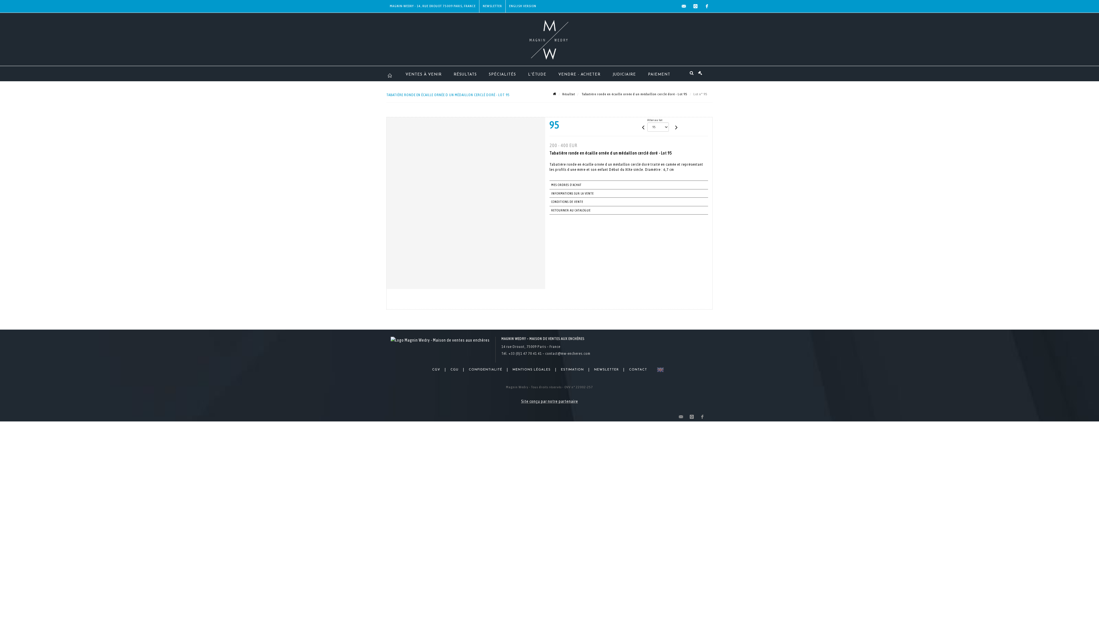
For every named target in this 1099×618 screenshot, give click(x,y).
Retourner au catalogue (571, 210)
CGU (454, 369)
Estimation (572, 369)
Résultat (568, 94)
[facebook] (707, 6)
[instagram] (695, 6)
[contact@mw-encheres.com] (684, 6)
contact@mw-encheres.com (567, 353)
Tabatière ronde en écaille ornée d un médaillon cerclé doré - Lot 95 (634, 94)
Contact (638, 369)
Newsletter (492, 6)
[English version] (659, 369)
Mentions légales (532, 369)
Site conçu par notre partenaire (549, 401)
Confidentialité (485, 369)
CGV (436, 369)
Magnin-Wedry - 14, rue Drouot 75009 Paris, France (433, 6)
